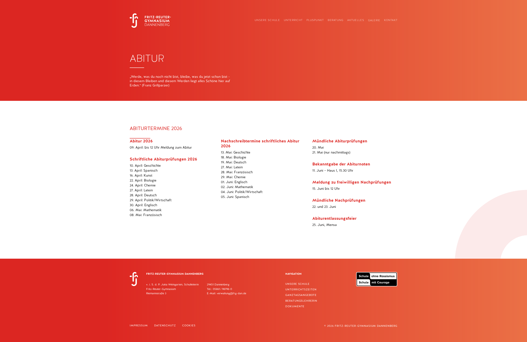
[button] (267, 20)
